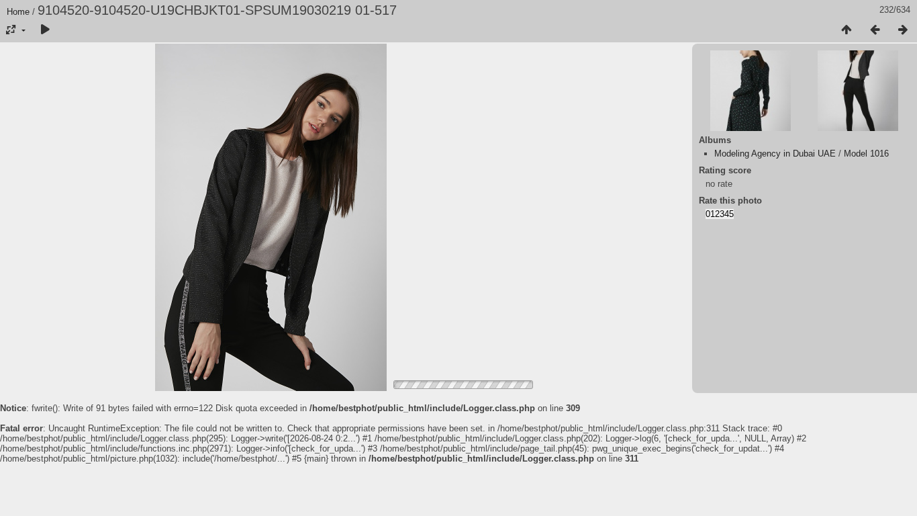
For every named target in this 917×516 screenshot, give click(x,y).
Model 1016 (866, 153)
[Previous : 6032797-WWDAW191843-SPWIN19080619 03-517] (875, 30)
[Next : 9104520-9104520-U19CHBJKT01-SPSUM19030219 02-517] (903, 30)
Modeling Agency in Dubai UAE (775, 153)
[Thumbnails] (846, 30)
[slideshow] (45, 30)
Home (18, 12)
